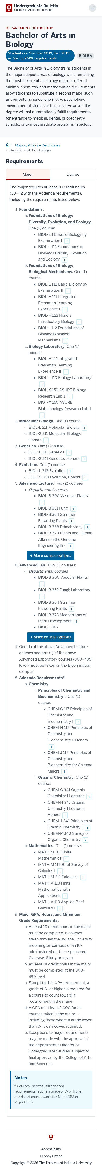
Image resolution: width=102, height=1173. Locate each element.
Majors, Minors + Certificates (37, 145)
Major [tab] (28, 174)
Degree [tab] (73, 174)
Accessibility (51, 1149)
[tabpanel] (51, 648)
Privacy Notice (51, 1156)
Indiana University (78, 1163)
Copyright (18, 1163)
